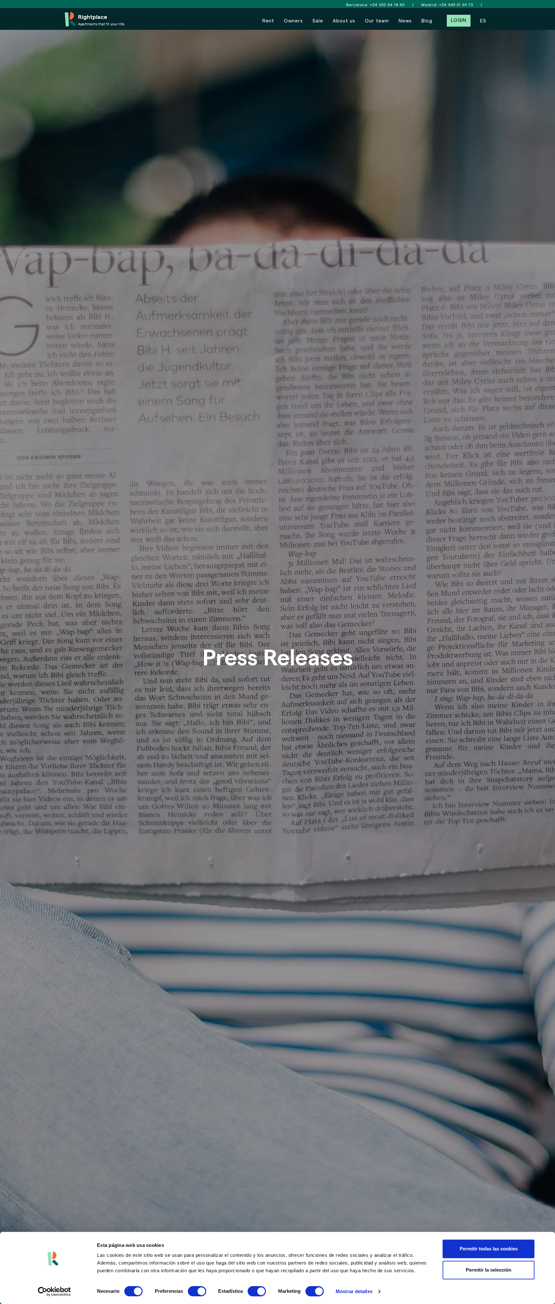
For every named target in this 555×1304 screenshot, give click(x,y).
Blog (426, 21)
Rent (268, 21)
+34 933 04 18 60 (387, 5)
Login (458, 20)
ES (483, 21)
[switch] (197, 1291)
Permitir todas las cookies (489, 1248)
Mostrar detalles (354, 1291)
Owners (293, 21)
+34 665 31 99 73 (456, 5)
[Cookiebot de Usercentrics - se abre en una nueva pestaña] (54, 1291)
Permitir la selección (488, 1270)
